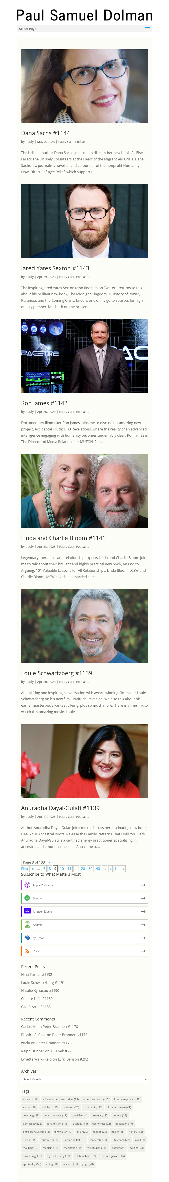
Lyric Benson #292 (73, 1059)
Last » (119, 868)
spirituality (32, 1164)
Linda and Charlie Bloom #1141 (63, 538)
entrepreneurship (36, 1132)
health (118, 1132)
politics (137, 1148)
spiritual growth (112, 1156)
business (71, 1107)
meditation (73, 1148)
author (30, 1107)
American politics (127, 1099)
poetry (118, 1148)
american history (96, 1099)
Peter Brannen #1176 (60, 1026)
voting (52, 1164)
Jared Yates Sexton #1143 (55, 268)
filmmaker (63, 1132)
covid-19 (79, 1115)
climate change (119, 1107)
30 (90, 868)
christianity (93, 1107)
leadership (99, 1140)
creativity (100, 1115)
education (124, 1123)
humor (30, 1140)
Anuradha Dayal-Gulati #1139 (60, 808)
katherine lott (75, 1140)
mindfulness (97, 1148)
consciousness (55, 1115)
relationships (85, 1156)
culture (120, 1115)
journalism (50, 1140)
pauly (30, 142)
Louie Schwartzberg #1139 (56, 673)
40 (98, 868)
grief (82, 1132)
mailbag (30, 1148)
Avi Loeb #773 (61, 1051)
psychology (32, 1156)
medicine (51, 1148)
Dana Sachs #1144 (45, 133)
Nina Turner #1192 (36, 974)
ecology (80, 1123)
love (139, 1140)
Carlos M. (29, 1026)
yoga (88, 1164)
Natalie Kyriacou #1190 (40, 990)
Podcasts (81, 142)
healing (99, 1132)
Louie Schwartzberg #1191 (43, 982)
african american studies (61, 1099)
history (136, 1132)
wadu (25, 1042)
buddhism (50, 1107)
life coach (121, 1140)
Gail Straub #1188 (36, 1006)
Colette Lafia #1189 (37, 998)
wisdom (70, 1164)
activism (31, 1099)
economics (101, 1123)
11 (69, 868)
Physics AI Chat (33, 1034)
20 (83, 868)
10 (62, 868)
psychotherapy (58, 1156)
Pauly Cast (65, 142)
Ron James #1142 (44, 403)
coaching (31, 1115)
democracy (32, 1123)
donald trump (57, 1123)
